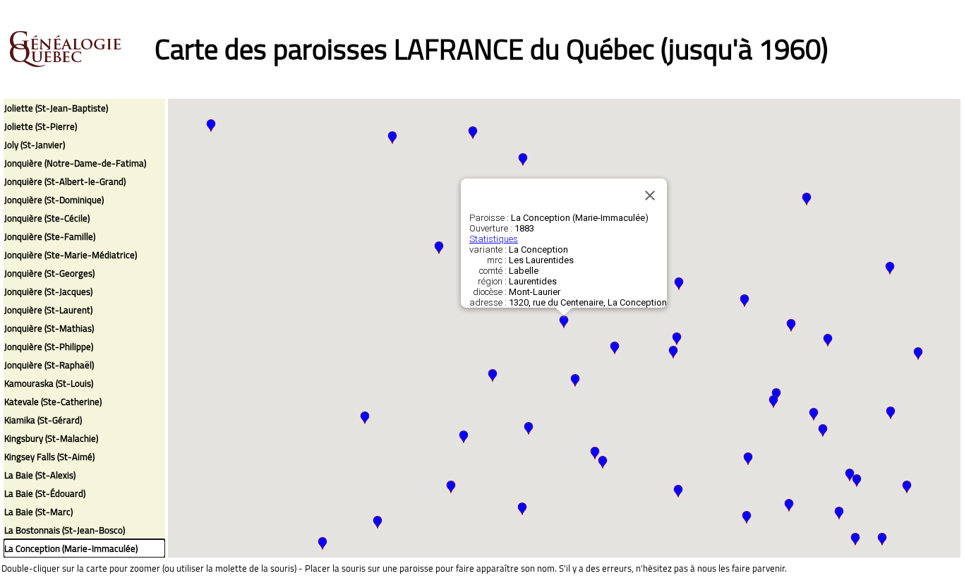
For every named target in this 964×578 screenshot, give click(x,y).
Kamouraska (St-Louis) (48, 383)
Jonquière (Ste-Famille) (49, 236)
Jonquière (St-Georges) (49, 273)
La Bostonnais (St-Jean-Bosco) (64, 530)
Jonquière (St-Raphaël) (49, 364)
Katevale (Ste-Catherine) (53, 401)
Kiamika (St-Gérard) (43, 419)
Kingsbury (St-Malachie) (51, 438)
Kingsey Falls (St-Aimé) (49, 456)
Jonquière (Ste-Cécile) (47, 218)
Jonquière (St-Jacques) (48, 291)
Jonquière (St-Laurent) (48, 309)
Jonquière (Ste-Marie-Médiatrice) (70, 254)
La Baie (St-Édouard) (44, 493)
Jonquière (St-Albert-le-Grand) (65, 181)
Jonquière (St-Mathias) (49, 328)
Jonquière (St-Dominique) (54, 199)
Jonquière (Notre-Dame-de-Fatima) (75, 163)
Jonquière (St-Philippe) (48, 346)
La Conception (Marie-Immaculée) (71, 548)
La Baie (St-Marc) (38, 511)
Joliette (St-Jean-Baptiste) (56, 108)
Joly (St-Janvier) (34, 144)
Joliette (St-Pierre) (40, 126)
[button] (603, 462)
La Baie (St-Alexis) (40, 474)
